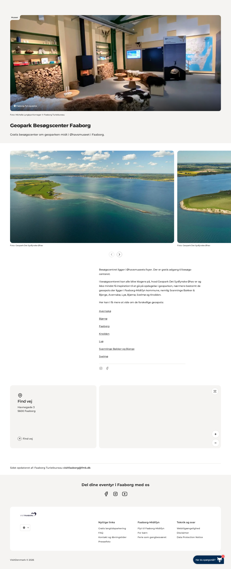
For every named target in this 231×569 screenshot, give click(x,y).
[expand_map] (215, 391)
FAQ (100, 532)
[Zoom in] (215, 434)
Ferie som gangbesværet (152, 537)
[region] (160, 416)
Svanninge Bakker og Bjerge (117, 348)
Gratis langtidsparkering (112, 528)
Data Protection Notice (190, 537)
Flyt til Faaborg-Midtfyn (151, 528)
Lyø (101, 341)
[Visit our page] (106, 494)
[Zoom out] (215, 443)
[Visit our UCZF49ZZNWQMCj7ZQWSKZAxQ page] (124, 494)
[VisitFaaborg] (28, 514)
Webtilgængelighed (188, 528)
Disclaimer (183, 532)
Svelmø (103, 356)
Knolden (104, 333)
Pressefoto (104, 541)
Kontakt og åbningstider (112, 537)
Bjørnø (103, 318)
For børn (143, 532)
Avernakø (105, 311)
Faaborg (104, 326)
